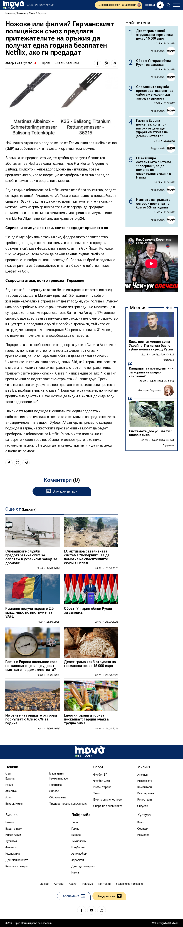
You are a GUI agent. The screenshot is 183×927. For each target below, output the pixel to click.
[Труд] (90, 751)
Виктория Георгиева (149, 390)
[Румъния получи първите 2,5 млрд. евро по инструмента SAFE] (32, 589)
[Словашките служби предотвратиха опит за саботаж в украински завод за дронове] (32, 532)
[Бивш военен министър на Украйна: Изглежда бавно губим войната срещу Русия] (151, 324)
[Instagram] (101, 910)
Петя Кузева (23, 63)
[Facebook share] (97, 63)
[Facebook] (81, 910)
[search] (168, 5)
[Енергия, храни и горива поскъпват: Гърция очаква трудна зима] (91, 696)
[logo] (13, 5)
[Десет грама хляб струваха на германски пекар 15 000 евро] (91, 642)
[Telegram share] (114, 63)
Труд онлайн (157, 50)
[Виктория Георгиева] (168, 390)
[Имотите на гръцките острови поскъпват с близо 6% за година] (32, 696)
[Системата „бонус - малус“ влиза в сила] (151, 414)
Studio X (173, 923)
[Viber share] (106, 63)
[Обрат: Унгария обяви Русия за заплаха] (91, 589)
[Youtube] (91, 910)
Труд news (168, 359)
